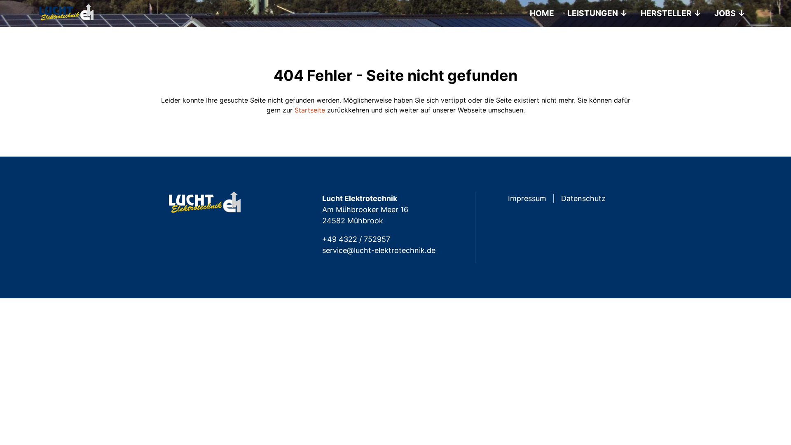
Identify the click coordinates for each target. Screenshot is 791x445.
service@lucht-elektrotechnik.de (378, 250)
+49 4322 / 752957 (356, 239)
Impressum (527, 198)
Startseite (310, 110)
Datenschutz (583, 198)
